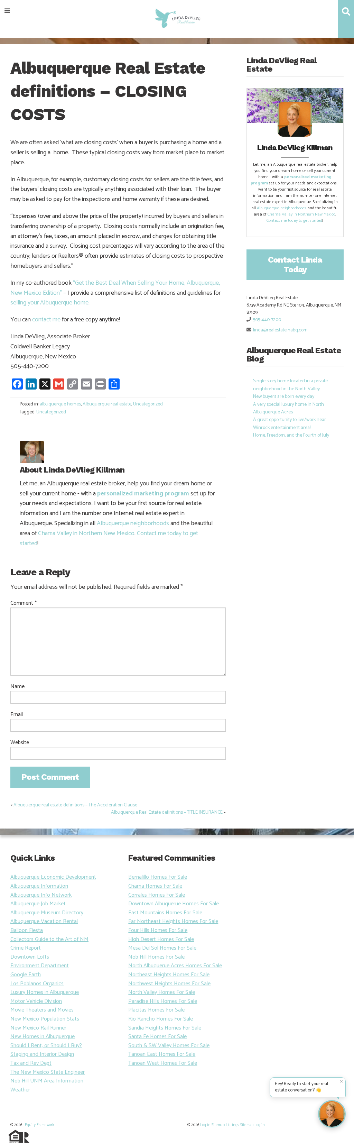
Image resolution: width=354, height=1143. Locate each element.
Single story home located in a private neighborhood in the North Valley (290, 385)
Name (17, 687)
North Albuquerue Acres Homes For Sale (175, 965)
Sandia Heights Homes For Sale (164, 1028)
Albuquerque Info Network (41, 895)
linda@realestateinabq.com (280, 330)
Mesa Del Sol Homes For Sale (162, 948)
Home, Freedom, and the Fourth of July (291, 435)
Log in (205, 1125)
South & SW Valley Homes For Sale (168, 1045)
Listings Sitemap (239, 1125)
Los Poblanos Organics (37, 983)
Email (16, 715)
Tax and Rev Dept (31, 1063)
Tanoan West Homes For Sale (162, 1063)
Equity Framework (39, 1125)
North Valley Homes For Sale (161, 992)
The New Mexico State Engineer (47, 1072)
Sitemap (218, 1125)
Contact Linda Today (295, 264)
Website (19, 743)
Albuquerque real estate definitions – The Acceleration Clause (75, 805)
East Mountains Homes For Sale (165, 912)
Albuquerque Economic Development (53, 877)
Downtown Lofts (29, 957)
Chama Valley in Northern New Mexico (86, 533)
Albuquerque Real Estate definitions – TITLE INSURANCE (167, 812)
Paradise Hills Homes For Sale (162, 1001)
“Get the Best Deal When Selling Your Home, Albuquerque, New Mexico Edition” (115, 288)
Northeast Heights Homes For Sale (168, 974)
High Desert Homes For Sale (161, 939)
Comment (23, 603)
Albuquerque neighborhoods (133, 523)
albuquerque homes (60, 404)
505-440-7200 (267, 320)
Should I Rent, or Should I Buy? (46, 1045)
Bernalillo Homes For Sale (157, 877)
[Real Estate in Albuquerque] (177, 17)
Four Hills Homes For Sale (157, 930)
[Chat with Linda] (332, 1114)
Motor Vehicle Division (36, 1001)
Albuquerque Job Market (38, 903)
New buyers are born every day (283, 397)
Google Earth (25, 974)
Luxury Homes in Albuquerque (44, 992)
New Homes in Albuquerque (42, 1036)
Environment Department (39, 965)
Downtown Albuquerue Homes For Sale (173, 903)
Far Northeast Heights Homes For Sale (173, 921)
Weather (20, 1090)
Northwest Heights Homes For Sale (169, 983)
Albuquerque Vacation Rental (44, 921)
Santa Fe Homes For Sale (157, 1036)
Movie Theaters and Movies (42, 1010)
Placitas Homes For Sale (156, 1010)
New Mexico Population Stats (44, 1019)
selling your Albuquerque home (49, 303)
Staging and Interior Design (42, 1054)
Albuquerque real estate (107, 404)
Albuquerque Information (39, 886)
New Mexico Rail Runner (38, 1028)
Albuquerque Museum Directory (46, 912)
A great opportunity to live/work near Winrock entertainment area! (289, 423)
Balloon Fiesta (26, 930)
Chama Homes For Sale (155, 886)
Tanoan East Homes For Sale (161, 1054)
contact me (46, 319)
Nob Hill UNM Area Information (46, 1081)
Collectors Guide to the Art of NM (49, 939)
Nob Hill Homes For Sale (156, 957)
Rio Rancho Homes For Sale (160, 1019)
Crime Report (25, 948)
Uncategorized (148, 404)
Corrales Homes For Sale (156, 895)
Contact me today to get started (294, 220)
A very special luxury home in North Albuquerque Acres (288, 408)
